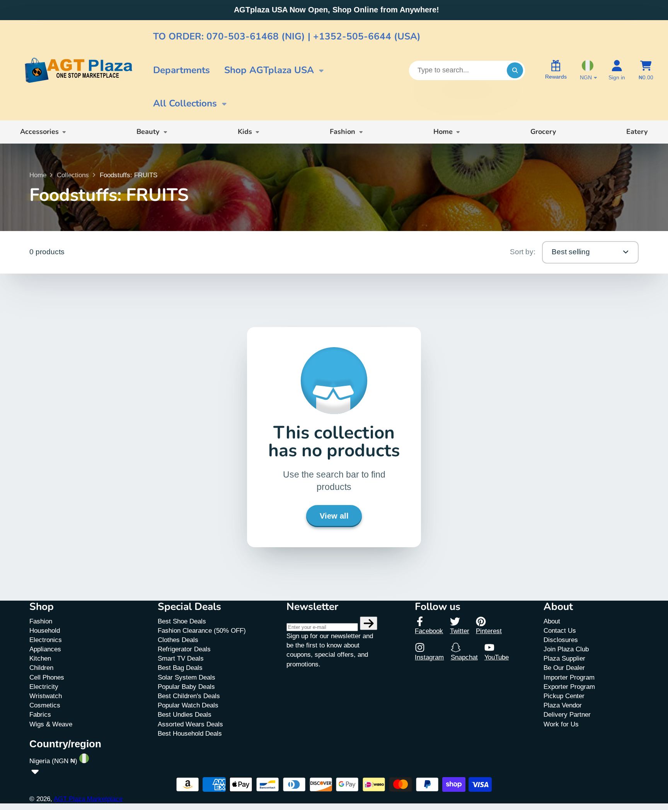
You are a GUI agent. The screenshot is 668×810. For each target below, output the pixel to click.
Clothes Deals (178, 640)
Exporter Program (569, 686)
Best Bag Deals (180, 667)
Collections (73, 175)
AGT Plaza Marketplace (88, 799)
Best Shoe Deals (182, 621)
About (552, 621)
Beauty (148, 131)
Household (44, 630)
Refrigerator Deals (184, 649)
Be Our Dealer (564, 667)
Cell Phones (46, 677)
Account (616, 70)
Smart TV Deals (181, 658)
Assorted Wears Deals (190, 724)
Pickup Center (564, 696)
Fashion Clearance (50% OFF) (202, 630)
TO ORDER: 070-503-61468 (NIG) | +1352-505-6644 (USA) (287, 36)
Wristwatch (45, 696)
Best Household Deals (190, 733)
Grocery (543, 131)
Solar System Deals (186, 677)
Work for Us (561, 724)
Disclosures (561, 640)
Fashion (342, 131)
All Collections (185, 103)
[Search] (515, 70)
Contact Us (560, 630)
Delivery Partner (567, 714)
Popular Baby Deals (186, 686)
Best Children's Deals (189, 696)
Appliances (45, 649)
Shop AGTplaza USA (269, 70)
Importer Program (569, 677)
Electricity (43, 686)
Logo (78, 70)
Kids (245, 131)
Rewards (556, 77)
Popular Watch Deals (188, 705)
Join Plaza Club (566, 649)
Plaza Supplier (564, 658)
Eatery (637, 131)
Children (41, 667)
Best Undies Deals (184, 714)
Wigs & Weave (50, 724)
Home (443, 131)
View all (334, 516)
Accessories (39, 131)
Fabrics (40, 714)
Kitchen (40, 658)
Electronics (45, 640)
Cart (646, 70)
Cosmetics (44, 705)
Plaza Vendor (563, 705)
